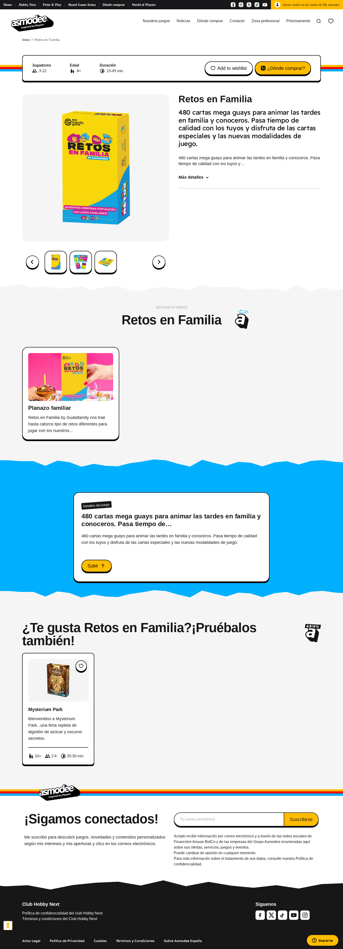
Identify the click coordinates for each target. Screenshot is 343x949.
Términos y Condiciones (135, 941)
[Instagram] (241, 4)
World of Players (144, 5)
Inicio (26, 40)
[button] (56, 262)
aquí (306, 842)
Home (8, 5)
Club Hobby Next (41, 904)
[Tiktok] (257, 4)
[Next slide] (158, 262)
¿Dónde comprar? (286, 68)
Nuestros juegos (156, 21)
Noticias (183, 21)
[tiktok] (282, 915)
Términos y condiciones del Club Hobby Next (59, 919)
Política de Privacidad (67, 941)
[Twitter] (271, 915)
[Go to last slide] (32, 262)
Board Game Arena (82, 5)
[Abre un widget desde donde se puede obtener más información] (322, 941)
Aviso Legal (31, 941)
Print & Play (52, 5)
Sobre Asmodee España (183, 941)
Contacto (237, 21)
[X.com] (249, 4)
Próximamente (298, 21)
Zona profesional (266, 21)
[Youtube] (265, 4)
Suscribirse (301, 819)
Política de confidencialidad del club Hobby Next (62, 913)
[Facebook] (233, 4)
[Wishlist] (331, 21)
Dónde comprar (114, 5)
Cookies (100, 941)
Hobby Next (27, 5)
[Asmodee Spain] (32, 21)
